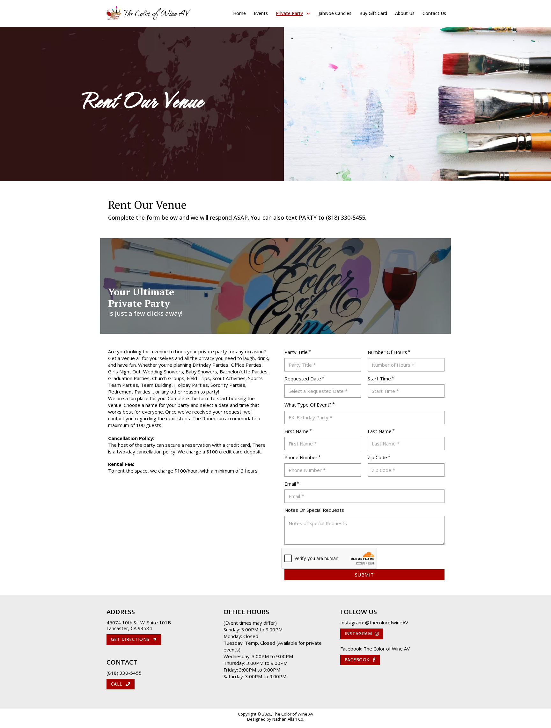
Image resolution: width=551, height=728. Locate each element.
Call (116, 684)
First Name (296, 431)
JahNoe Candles (335, 13)
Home (239, 13)
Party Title (296, 352)
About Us (405, 13)
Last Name (380, 431)
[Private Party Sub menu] (308, 13)
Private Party (289, 13)
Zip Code (377, 457)
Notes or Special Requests (314, 510)
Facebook (357, 660)
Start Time (379, 378)
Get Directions (130, 639)
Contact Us (434, 13)
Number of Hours (387, 352)
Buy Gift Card (373, 13)
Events (261, 13)
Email (290, 484)
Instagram (358, 633)
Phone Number (301, 457)
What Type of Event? (308, 404)
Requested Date (302, 378)
